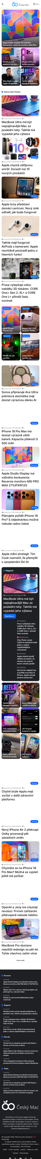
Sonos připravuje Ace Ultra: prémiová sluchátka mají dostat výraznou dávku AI (20, 396)
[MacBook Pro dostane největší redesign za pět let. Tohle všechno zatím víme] (11, 57)
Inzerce (23, 1149)
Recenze (7, 308)
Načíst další (20, 960)
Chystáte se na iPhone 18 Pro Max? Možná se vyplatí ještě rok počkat (20, 872)
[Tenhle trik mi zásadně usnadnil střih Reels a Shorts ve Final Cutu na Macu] (30, 76)
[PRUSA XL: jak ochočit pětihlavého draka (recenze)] (11, 346)
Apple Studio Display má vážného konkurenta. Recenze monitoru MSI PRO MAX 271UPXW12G (19, 45)
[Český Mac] (20, 4)
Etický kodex (24, 1153)
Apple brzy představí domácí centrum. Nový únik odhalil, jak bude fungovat (20, 208)
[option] (20, 48)
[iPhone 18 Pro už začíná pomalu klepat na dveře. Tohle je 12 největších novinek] (30, 57)
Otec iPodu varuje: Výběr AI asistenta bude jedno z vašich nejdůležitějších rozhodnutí (27, 645)
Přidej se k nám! (32, 1149)
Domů (5, 1149)
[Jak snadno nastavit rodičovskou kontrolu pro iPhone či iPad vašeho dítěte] (30, 746)
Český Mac (5, 1139)
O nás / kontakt (14, 1149)
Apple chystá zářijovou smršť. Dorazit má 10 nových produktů (17, 169)
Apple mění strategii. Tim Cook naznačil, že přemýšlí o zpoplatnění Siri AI (20, 558)
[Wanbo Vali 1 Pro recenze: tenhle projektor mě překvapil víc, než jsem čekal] (30, 319)
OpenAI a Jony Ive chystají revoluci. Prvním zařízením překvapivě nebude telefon (20, 911)
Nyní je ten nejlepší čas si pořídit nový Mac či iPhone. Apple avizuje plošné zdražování (26, 674)
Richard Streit (7, 118)
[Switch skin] (3, 4)
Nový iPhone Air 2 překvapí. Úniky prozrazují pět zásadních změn (20, 833)
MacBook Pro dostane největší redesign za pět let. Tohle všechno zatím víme (20, 949)
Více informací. (26, 1146)
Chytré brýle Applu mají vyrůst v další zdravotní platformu (17, 795)
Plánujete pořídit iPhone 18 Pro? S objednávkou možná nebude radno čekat (20, 519)
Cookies (15, 1153)
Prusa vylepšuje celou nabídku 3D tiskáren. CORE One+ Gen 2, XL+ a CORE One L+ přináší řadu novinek (20, 292)
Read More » (9, 616)
